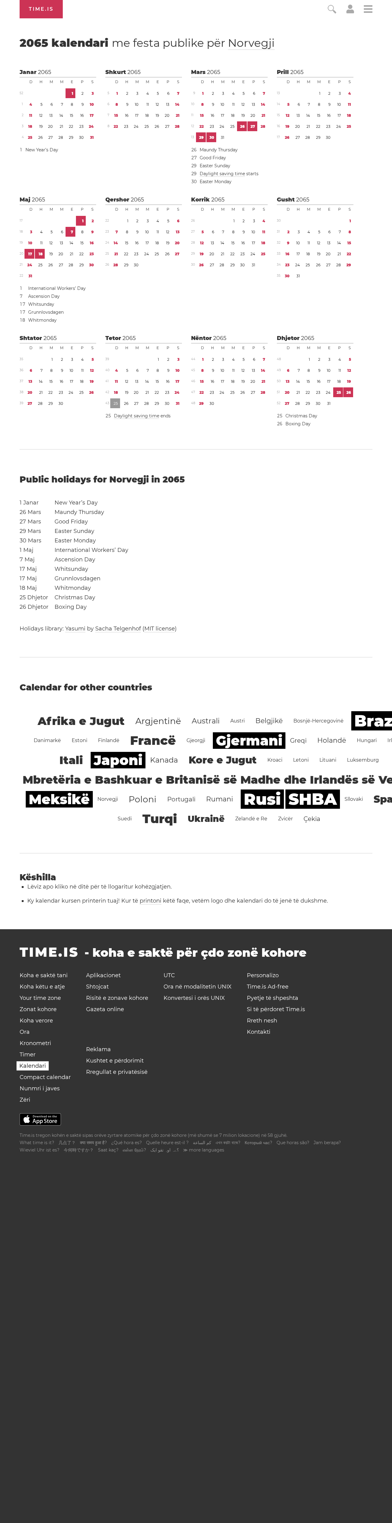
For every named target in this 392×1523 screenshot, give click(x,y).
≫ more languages (203, 1150)
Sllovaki (354, 799)
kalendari (147, 43)
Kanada (164, 760)
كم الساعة (202, 1142)
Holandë (331, 740)
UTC (169, 975)
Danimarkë (47, 740)
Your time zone (40, 998)
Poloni (142, 799)
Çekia (311, 818)
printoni (150, 900)
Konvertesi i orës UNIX (194, 998)
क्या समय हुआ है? (93, 1142)
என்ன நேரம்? (134, 1150)
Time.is (41, 9)
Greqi (298, 740)
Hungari (367, 740)
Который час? (258, 1142)
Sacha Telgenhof (118, 628)
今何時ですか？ (79, 1150)
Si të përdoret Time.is (276, 1009)
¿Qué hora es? (126, 1142)
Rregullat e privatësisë (117, 1072)
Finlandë (108, 740)
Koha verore (36, 1020)
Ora (25, 1032)
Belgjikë (269, 721)
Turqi (159, 818)
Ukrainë (206, 819)
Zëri (25, 1099)
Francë (153, 740)
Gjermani (249, 740)
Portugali (181, 799)
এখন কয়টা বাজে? (228, 1142)
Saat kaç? (108, 1150)
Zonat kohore (38, 1009)
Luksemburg (363, 760)
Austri (237, 721)
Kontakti (258, 1032)
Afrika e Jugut (81, 721)
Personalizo (263, 975)
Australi (206, 720)
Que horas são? (293, 1142)
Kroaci (274, 760)
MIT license (159, 628)
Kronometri (35, 1043)
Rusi (262, 799)
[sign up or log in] (350, 11)
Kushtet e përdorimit (115, 1060)
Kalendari (32, 1066)
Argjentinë (158, 721)
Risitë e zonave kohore (117, 998)
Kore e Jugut (223, 760)
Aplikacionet (103, 975)
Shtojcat (97, 986)
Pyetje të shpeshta (272, 998)
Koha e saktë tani (44, 975)
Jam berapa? (327, 1142)
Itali (71, 760)
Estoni (79, 740)
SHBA (312, 799)
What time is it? (37, 1142)
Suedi (125, 819)
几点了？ (67, 1142)
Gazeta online (105, 1009)
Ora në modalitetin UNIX (198, 986)
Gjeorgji (196, 740)
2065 (44, 72)
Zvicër (285, 819)
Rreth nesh (262, 1020)
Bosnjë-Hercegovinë (318, 721)
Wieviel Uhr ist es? (39, 1150)
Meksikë (59, 799)
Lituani (327, 760)
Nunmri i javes (40, 1088)
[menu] (368, 10)
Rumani (219, 799)
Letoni (301, 760)
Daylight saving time (222, 173)
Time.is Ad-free (267, 986)
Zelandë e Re (251, 819)
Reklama (98, 1049)
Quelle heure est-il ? (167, 1142)
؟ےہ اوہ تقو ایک (164, 1150)
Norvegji (251, 43)
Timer (28, 1054)
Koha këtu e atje (42, 986)
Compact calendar (45, 1077)
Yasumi (75, 628)
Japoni (118, 760)
